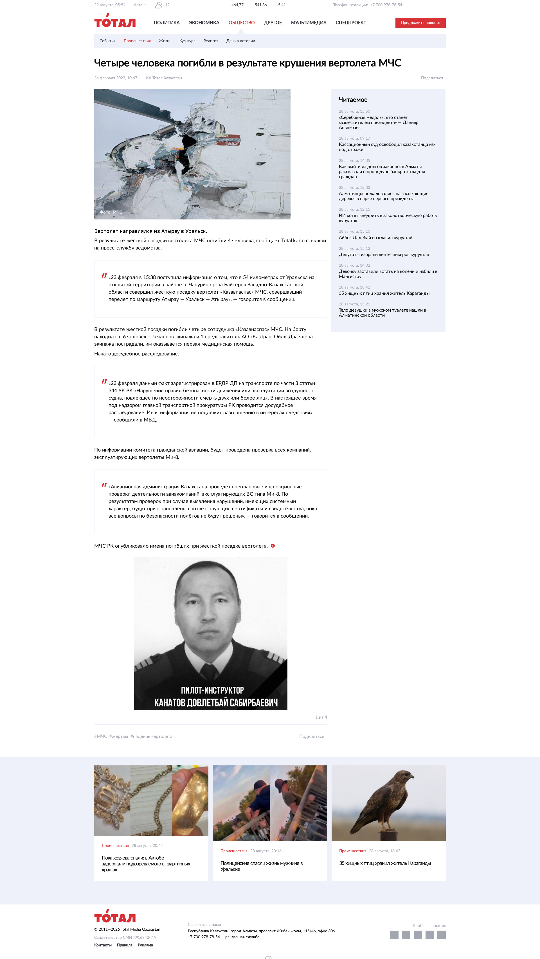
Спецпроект (351, 23)
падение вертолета (152, 736)
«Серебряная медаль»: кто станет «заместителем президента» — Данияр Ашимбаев (378, 122)
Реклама (145, 945)
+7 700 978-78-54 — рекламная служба (223, 937)
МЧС (102, 736)
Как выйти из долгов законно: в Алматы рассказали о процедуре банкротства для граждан (382, 171)
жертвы (120, 736)
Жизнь (165, 41)
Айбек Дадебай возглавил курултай (375, 237)
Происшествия (137, 41)
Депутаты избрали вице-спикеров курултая (384, 254)
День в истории (240, 41)
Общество (242, 23)
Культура (187, 41)
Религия (211, 41)
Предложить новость (420, 23)
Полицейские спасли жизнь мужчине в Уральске (261, 866)
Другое (273, 23)
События (108, 41)
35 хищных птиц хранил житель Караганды (384, 293)
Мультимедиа (309, 23)
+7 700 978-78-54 (386, 5)
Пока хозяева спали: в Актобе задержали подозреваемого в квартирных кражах (146, 864)
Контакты (103, 945)
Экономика (204, 23)
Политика (167, 23)
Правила (124, 945)
